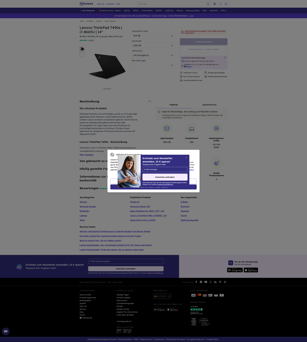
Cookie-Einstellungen (176, 167)
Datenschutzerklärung (143, 170)
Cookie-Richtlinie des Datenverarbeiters (177, 170)
